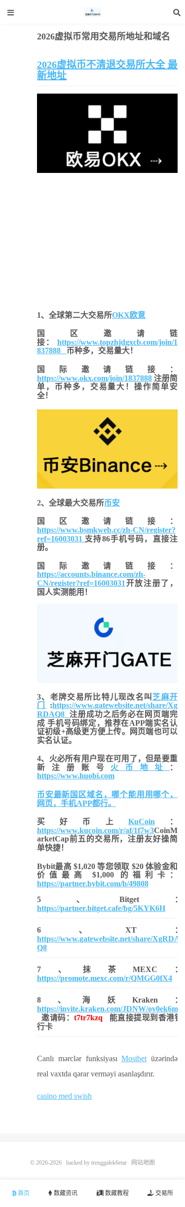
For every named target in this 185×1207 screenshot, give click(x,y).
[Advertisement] (107, 239)
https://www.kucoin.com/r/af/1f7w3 (95, 830)
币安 (112, 503)
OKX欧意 (129, 315)
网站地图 (143, 1162)
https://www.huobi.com (75, 775)
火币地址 (140, 767)
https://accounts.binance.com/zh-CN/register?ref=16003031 (91, 578)
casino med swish (64, 1096)
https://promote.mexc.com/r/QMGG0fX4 (104, 978)
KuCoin (141, 821)
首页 (23, 1193)
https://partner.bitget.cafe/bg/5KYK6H (101, 908)
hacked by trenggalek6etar (92, 12)
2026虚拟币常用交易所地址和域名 (103, 36)
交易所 (163, 1193)
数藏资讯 (64, 1193)
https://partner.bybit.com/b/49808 (92, 883)
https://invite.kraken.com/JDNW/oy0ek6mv (109, 1009)
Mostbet (134, 1058)
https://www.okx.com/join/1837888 (94, 378)
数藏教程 (116, 1193)
